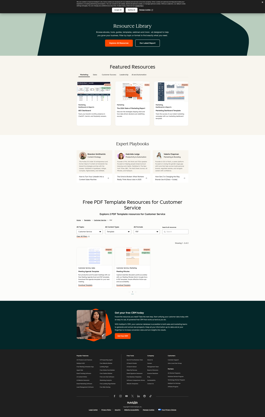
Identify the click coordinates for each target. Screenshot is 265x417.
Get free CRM (122, 336)
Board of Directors (152, 370)
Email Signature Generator (135, 373)
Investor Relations (152, 373)
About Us (150, 360)
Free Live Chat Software (107, 377)
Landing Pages (104, 366)
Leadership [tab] (124, 75)
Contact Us (150, 383)
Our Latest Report (147, 43)
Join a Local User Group (175, 363)
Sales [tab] (95, 75)
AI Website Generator (83, 380)
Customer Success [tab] (109, 75)
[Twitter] (132, 396)
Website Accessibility (131, 410)
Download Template (85, 285)
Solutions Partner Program (176, 376)
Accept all (118, 10)
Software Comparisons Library (136, 380)
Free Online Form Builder (107, 370)
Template (87, 220)
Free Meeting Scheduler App (85, 366)
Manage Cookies (145, 10)
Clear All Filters (82, 236)
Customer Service (100, 220)
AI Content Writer (82, 377)
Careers (149, 363)
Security (117, 410)
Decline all (131, 10)
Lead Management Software (85, 387)
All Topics (80, 227)
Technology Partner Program (176, 380)
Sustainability (151, 380)
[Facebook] (114, 396)
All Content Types (112, 227)
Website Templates (132, 383)
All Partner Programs (174, 373)
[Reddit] (144, 396)
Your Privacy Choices (169, 410)
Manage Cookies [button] (148, 410)
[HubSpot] (132, 402)
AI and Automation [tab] (139, 75)
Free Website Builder (106, 363)
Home (79, 220)
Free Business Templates (134, 377)
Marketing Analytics (106, 380)
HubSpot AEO (81, 363)
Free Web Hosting (105, 387)
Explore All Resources (118, 43)
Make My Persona (132, 370)
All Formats (138, 227)
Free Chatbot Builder (106, 373)
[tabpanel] (132, 103)
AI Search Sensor (132, 366)
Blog (148, 377)
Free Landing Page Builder (108, 383)
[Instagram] (120, 396)
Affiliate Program (173, 386)
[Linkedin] (138, 396)
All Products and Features (84, 360)
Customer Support (173, 360)
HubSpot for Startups (174, 383)
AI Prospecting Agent (106, 360)
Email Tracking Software (84, 373)
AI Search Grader (132, 363)
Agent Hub (80, 370)
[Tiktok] (150, 396)
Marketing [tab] (84, 75)
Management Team (153, 366)
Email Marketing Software (84, 383)
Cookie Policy (139, 6)
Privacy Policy (106, 410)
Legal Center (93, 410)
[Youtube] (126, 396)
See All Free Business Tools (135, 360)
